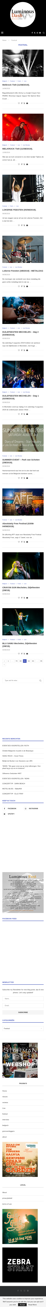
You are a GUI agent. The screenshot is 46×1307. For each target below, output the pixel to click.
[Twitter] (35, 32)
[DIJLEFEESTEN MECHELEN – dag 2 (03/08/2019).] (23, 310)
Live (3, 1108)
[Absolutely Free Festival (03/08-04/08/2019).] (23, 502)
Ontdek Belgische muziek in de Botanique (17, 751)
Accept (22, 1305)
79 (16, 661)
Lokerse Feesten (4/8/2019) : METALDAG (22, 271)
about (4, 1137)
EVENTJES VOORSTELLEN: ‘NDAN (15, 778)
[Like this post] (19, 103)
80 (21, 661)
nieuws (5, 1097)
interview (5, 1120)
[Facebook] (32, 32)
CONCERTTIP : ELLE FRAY (12, 794)
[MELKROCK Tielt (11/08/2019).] (23, 127)
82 (29, 661)
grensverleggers (8, 1131)
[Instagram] (37, 32)
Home (4, 40)
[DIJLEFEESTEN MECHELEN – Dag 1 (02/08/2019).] (23, 374)
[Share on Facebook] (21, 103)
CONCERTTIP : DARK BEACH (13, 783)
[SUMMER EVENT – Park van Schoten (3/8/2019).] (23, 438)
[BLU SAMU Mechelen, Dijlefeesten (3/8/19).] (23, 621)
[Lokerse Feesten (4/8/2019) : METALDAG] (23, 249)
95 (41, 661)
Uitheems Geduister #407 (11, 773)
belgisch (5, 1125)
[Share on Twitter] (24, 103)
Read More (32, 1304)
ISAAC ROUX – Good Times (12, 756)
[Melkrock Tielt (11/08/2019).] (23, 63)
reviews (5, 1102)
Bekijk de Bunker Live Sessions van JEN (17, 761)
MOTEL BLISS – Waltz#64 (12, 789)
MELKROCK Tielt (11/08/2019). (17, 149)
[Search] (43, 32)
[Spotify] (40, 32)
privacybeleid (7, 1198)
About (4, 1192)
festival (5, 1114)
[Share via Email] (27, 103)
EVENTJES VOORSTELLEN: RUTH (15, 746)
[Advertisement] (23, 710)
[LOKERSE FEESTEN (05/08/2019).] (23, 188)
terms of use (7, 1204)
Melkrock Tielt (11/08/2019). (16, 85)
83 (33, 661)
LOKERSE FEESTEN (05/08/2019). (19, 210)
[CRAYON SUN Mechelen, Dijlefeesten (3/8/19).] (23, 565)
